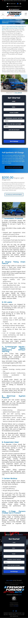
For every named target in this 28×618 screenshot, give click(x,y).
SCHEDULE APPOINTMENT (14, 167)
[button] (26, 14)
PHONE (14, 553)
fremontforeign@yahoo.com (14, 6)
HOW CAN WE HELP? (14, 129)
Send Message (14, 141)
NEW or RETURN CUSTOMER (14, 124)
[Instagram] (20, 3)
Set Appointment (14, 9)
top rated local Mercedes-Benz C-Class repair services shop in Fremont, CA (14, 28)
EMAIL (14, 107)
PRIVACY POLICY (12, 614)
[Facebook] (17, 3)
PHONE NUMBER (14, 112)
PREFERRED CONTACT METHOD (14, 118)
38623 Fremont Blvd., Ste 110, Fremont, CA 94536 (14, 18)
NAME (14, 101)
